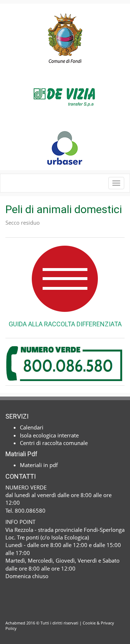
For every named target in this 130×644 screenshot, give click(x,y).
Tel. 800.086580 (25, 510)
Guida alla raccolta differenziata (65, 324)
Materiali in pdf (39, 465)
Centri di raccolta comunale (54, 442)
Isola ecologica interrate (49, 435)
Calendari (31, 427)
